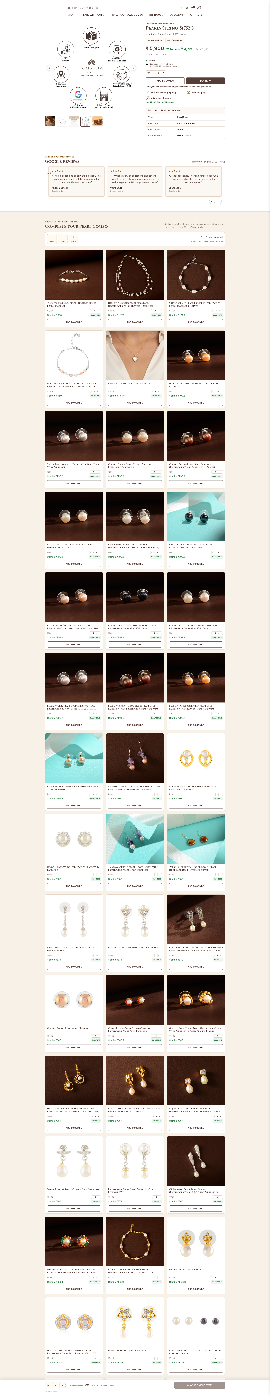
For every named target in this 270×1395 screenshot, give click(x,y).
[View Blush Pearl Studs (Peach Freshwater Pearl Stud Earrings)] (74, 758)
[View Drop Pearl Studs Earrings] (196, 1241)
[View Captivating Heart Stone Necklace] (135, 355)
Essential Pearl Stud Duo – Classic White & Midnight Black (195, 1352)
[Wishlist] (192, 8)
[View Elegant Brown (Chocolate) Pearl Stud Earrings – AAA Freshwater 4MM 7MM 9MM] (135, 677)
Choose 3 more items (199, 1385)
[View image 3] (74, 121)
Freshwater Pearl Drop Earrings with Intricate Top (131, 1191)
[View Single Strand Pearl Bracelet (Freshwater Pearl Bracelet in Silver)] (196, 275)
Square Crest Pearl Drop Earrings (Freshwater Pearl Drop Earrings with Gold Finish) (195, 1110)
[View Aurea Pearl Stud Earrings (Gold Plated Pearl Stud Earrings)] (196, 758)
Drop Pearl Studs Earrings (185, 1269)
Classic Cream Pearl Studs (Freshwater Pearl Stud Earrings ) (131, 466)
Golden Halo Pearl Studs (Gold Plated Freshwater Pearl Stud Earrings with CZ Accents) (71, 1352)
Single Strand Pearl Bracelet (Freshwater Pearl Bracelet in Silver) (194, 305)
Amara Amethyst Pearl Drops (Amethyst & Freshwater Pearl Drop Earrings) (133, 869)
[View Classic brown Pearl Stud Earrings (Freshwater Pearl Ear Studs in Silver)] (196, 436)
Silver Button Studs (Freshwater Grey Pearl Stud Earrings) (73, 466)
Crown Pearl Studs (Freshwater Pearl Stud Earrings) (73, 869)
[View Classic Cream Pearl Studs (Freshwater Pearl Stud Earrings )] (135, 436)
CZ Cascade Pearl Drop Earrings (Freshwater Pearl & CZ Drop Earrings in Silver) (193, 1191)
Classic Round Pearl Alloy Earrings (69, 1028)
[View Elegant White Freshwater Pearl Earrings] (135, 919)
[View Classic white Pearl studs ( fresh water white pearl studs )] (74, 516)
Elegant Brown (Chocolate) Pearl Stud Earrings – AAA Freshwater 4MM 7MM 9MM (133, 707)
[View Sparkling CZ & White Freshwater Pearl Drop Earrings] (74, 919)
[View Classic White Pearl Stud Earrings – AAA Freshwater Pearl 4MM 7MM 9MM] (196, 597)
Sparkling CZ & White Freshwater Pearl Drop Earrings (70, 949)
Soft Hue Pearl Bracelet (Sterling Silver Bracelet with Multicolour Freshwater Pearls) (71, 385)
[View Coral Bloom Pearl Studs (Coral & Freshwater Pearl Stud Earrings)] (135, 1000)
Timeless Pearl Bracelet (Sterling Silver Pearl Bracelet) (71, 305)
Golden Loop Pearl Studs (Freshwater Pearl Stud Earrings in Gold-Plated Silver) (195, 1030)
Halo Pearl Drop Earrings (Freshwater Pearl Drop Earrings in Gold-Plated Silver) (73, 1110)
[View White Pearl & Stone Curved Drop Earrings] (74, 1161)
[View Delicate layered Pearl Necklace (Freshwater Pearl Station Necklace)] (135, 275)
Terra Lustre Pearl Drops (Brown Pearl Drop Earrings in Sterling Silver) (192, 869)
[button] (138, 8)
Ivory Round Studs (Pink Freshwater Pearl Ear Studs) (194, 385)
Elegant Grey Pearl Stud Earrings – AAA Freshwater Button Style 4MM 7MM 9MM (71, 707)
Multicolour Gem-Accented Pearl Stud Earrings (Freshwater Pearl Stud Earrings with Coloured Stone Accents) (72, 1271)
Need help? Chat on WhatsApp (160, 102)
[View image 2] (62, 121)
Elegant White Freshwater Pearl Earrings (133, 947)
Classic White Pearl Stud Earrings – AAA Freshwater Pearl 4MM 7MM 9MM (193, 627)
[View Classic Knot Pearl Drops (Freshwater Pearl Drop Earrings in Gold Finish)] (135, 1080)
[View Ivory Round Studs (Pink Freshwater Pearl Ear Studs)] (196, 355)
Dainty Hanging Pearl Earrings (127, 1350)
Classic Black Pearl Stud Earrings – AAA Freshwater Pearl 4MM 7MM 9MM (132, 627)
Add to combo (165, 80)
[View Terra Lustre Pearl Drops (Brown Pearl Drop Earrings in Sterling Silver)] (196, 839)
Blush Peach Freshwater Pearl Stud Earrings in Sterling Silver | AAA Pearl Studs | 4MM (74, 627)
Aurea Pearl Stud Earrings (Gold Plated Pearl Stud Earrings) (193, 788)
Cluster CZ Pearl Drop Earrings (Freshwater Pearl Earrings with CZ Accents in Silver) (196, 949)
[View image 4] (85, 121)
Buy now (205, 80)
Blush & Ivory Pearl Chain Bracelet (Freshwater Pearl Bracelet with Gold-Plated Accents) (132, 1271)
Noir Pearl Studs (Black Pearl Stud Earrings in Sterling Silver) (190, 546)
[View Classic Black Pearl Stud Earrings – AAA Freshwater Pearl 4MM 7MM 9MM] (135, 597)
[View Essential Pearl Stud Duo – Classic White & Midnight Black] (196, 1322)
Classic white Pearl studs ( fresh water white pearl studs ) (71, 546)
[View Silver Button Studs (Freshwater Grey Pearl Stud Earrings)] (74, 436)
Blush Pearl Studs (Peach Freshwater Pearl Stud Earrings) (73, 788)
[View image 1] (50, 121)
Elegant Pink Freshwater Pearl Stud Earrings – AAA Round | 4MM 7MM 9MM (191, 707)
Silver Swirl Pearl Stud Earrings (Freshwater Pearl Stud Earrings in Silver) (133, 546)
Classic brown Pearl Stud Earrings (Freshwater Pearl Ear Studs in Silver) (192, 466)
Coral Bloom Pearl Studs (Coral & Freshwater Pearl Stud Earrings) (129, 1030)
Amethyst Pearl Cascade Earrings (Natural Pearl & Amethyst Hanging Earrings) (134, 788)
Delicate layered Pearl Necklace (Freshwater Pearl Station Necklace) (130, 305)
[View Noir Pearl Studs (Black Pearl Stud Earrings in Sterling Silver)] (196, 516)
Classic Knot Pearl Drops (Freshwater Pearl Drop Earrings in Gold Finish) (135, 1110)
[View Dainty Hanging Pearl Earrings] (135, 1322)
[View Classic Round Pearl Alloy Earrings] (74, 1000)
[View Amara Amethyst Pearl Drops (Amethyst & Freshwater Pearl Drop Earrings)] (135, 839)
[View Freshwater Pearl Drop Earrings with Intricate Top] (135, 1161)
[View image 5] (97, 121)
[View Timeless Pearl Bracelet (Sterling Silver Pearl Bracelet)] (74, 275)
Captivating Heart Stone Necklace (129, 383)
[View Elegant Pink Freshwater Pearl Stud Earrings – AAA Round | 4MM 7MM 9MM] (196, 677)
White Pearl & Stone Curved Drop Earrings (73, 1189)
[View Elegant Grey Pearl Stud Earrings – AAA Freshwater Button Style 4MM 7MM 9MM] (74, 677)
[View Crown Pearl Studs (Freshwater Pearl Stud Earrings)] (74, 839)
